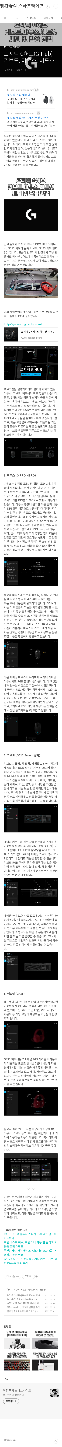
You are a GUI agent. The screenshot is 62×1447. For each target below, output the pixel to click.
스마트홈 (31, 18)
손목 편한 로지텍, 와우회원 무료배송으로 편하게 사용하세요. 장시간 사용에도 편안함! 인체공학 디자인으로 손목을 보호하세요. (31, 123)
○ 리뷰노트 (21, 1289)
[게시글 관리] (18, 1276)
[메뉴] (55, 6)
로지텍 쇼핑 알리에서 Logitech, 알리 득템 (20, 95)
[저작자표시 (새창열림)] (36, 1276)
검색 (48, 6)
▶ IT (10, 1289)
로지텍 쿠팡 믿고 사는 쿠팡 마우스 (28, 118)
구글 (16, 18)
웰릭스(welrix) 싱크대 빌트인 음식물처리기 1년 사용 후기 (24, 1309)
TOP (55, 1441)
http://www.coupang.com (21, 113)
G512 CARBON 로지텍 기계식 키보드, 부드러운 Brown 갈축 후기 (24, 1305)
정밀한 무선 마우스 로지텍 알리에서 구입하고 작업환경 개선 (21, 100)
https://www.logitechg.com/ (23, 324)
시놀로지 (48, 18)
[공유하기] (14, 1276)
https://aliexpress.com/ (20, 90)
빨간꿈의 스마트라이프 (17, 1390)
